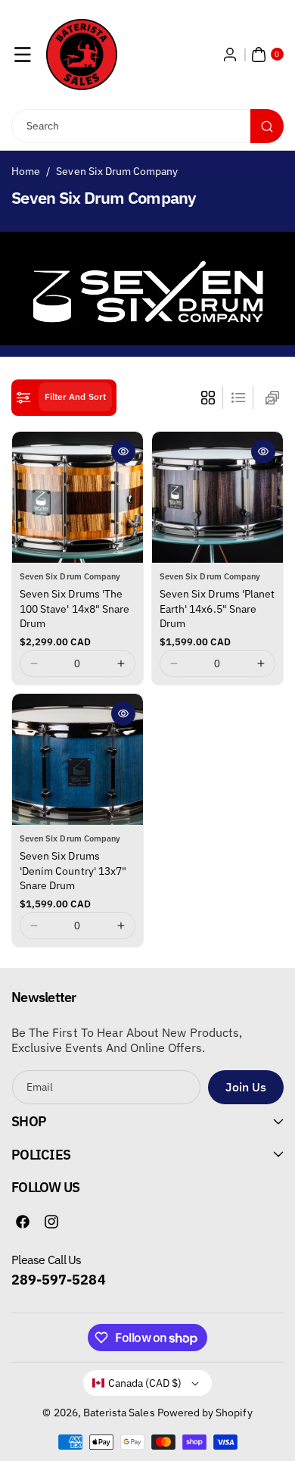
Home (25, 171)
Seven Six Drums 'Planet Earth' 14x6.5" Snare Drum (217, 608)
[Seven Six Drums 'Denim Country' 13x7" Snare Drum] (77, 759)
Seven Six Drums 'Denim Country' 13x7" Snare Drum (73, 870)
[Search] (267, 126)
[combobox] (147, 126)
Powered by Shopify (205, 1412)
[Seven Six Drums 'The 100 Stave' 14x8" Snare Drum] (77, 497)
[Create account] (230, 54)
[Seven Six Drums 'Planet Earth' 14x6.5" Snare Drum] (217, 497)
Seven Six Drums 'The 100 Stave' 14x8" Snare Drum (74, 608)
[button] (22, 54)
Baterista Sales (119, 1412)
